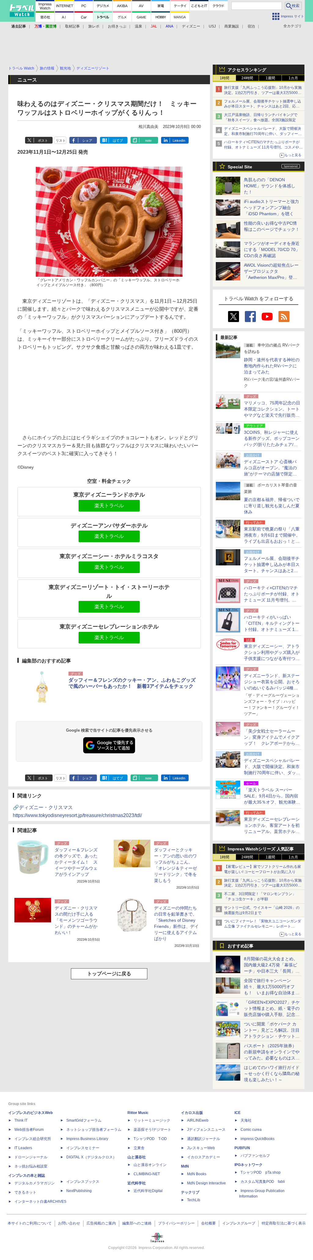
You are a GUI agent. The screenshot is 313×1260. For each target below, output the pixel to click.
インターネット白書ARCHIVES (40, 1201)
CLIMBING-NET (147, 1174)
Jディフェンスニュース (206, 1129)
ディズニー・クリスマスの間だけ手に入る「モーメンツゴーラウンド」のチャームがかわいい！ (76, 920)
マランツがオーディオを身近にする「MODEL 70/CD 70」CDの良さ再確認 (272, 249)
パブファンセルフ (255, 1155)
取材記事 (72, 26)
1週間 (270, 78)
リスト (61, 140)
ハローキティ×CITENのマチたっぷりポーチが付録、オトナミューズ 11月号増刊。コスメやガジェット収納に (263, 147)
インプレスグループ (238, 1223)
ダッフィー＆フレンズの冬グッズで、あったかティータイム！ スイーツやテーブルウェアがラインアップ (76, 862)
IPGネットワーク (248, 1165)
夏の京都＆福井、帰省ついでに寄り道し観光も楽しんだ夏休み (272, 505)
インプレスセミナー (82, 1148)
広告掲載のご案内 (101, 1223)
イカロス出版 (192, 1113)
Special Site (240, 166)
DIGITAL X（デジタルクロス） (91, 1157)
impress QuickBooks (257, 1139)
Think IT (21, 1120)
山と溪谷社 (136, 1157)
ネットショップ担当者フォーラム (93, 1129)
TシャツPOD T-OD (150, 1139)
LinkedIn (179, 140)
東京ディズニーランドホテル (109, 495)
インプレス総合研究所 (32, 1139)
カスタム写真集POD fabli (263, 1181)
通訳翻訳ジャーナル (203, 1139)
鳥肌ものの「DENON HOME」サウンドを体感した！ (269, 185)
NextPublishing (79, 1191)
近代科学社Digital (148, 1191)
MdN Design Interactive (206, 1183)
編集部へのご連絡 (137, 1223)
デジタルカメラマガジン (34, 1183)
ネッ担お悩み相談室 (30, 1166)
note (148, 140)
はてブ (118, 140)
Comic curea (251, 1129)
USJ (212, 26)
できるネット (25, 1192)
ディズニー (191, 26)
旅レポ (93, 26)
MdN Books (196, 1174)
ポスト (43, 140)
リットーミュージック (152, 1120)
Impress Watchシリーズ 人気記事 (261, 848)
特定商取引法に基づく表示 (284, 1223)
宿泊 (251, 26)
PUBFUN (242, 1148)
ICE (237, 1113)
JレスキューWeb (201, 1148)
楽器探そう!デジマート (152, 1129)
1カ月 (293, 78)
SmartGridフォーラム (83, 1120)
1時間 (224, 78)
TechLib (193, 1200)
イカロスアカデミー (203, 1157)
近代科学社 (136, 1183)
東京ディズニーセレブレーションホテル (109, 627)
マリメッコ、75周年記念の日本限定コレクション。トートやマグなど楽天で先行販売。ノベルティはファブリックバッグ (272, 415)
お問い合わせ (69, 1223)
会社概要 (208, 1223)
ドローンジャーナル (30, 1157)
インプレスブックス (82, 1181)
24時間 (247, 78)
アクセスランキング (247, 69)
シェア (87, 140)
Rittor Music (138, 1113)
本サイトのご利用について (30, 1223)
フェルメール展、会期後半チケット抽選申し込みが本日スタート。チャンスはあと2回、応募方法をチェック (262, 106)
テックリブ (190, 1192)
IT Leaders (23, 1148)
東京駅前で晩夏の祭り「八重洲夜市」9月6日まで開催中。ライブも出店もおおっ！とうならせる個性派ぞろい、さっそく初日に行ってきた (272, 541)
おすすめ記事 (240, 945)
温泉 (138, 26)
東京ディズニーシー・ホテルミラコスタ (109, 556)
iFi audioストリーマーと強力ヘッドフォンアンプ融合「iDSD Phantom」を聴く (271, 207)
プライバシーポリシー (176, 1223)
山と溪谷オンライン (150, 1165)
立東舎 (139, 1148)
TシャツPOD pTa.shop (261, 1172)
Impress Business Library (87, 1139)
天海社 (246, 1120)
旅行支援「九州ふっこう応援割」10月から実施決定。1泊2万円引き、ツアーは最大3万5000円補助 (263, 92)
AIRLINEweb (197, 1120)
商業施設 (231, 26)
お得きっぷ (117, 26)
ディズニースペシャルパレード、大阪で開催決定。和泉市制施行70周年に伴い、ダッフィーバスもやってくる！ (263, 133)
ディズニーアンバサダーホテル (109, 526)
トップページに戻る (109, 973)
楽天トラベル (109, 505)
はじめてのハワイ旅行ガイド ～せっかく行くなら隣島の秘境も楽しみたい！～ (272, 1073)
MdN (185, 1166)
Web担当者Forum (29, 1129)
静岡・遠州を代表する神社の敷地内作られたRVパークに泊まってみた (272, 365)
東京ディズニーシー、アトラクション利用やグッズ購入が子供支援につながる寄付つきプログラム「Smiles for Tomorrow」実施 (272, 658)
